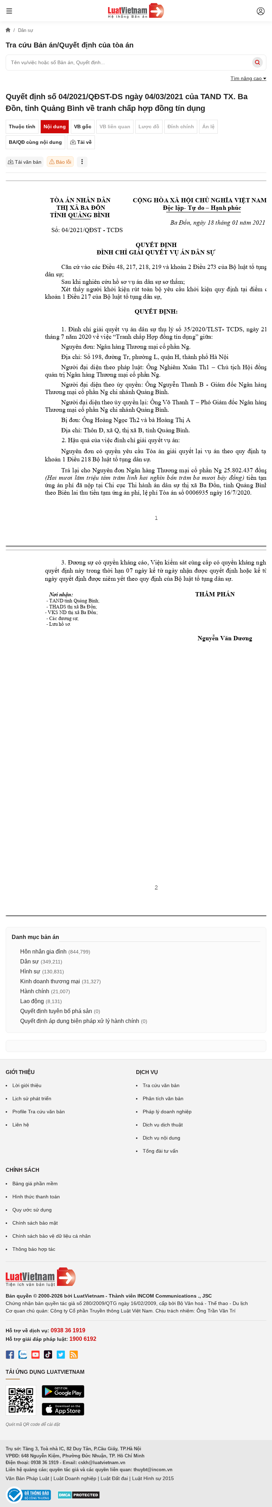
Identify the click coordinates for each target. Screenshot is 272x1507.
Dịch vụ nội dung (161, 1138)
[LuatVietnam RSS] (73, 1355)
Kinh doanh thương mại (50, 981)
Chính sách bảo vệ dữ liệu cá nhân (51, 1236)
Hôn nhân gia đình (43, 952)
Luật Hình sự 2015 (153, 1478)
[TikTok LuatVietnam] (48, 1355)
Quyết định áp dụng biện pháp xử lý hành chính (79, 1021)
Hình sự (30, 971)
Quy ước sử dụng (32, 1210)
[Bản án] (136, 10)
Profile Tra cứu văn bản (38, 1111)
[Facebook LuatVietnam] (10, 1355)
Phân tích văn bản (163, 1098)
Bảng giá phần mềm (35, 1183)
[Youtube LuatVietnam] (35, 1355)
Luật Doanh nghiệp (74, 1478)
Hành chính (34, 991)
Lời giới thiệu (26, 1085)
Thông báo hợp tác (33, 1249)
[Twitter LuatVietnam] (61, 1355)
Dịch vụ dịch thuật (163, 1125)
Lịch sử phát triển (31, 1098)
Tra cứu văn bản (161, 1085)
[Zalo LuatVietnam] (22, 1355)
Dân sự (29, 961)
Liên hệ (20, 1125)
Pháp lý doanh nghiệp (167, 1111)
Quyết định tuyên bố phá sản (56, 1011)
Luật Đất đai (114, 1478)
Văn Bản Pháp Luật (27, 1478)
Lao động (32, 1001)
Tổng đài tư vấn (160, 1151)
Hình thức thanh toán (36, 1196)
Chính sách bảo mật (35, 1223)
